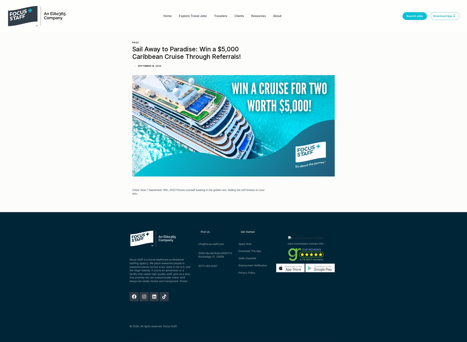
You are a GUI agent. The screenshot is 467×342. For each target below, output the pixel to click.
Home (167, 16)
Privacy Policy (246, 272)
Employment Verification (252, 265)
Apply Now (245, 243)
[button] (290, 268)
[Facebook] (134, 296)
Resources (258, 16)
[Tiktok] (164, 296)
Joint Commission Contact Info (305, 243)
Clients (239, 16)
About (277, 16)
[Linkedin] (154, 296)
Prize (135, 42)
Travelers (220, 16)
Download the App (249, 250)
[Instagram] (144, 296)
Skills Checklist (247, 258)
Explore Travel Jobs (193, 16)
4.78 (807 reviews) (311, 259)
